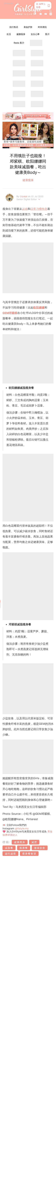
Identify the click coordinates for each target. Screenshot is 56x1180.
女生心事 (35, 34)
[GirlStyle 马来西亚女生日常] (28, 9)
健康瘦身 (20, 34)
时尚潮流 (42, 27)
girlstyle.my (22, 828)
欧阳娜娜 (38, 307)
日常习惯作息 (38, 208)
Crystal (24, 196)
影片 (47, 34)
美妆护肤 (28, 27)
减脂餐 (9, 847)
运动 (25, 208)
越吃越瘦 (10, 853)
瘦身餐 (23, 847)
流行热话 (13, 27)
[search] (50, 11)
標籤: (6, 842)
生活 (9, 34)
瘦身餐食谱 (29, 853)
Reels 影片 (19, 42)
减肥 (34, 842)
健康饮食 (39, 847)
